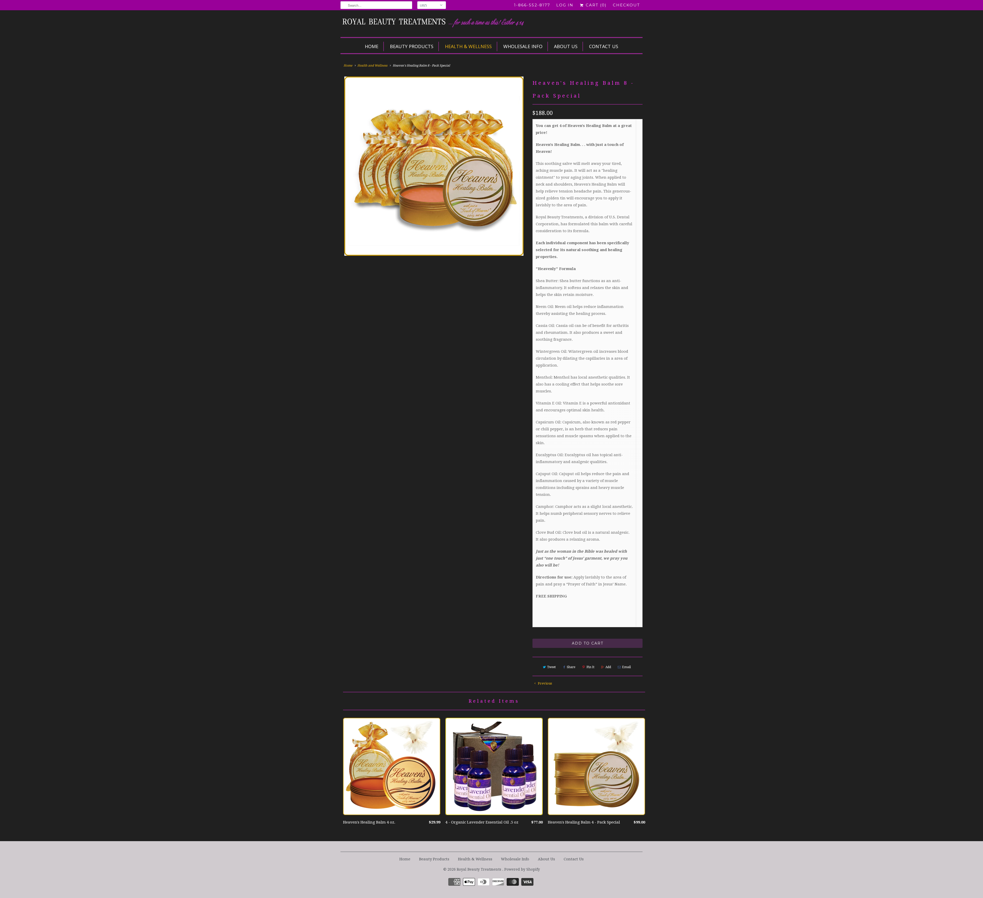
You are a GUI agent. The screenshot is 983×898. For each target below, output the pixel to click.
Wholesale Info (522, 46)
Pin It (590, 667)
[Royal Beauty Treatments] (442, 23)
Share (571, 667)
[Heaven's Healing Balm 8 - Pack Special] (433, 166)
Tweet (551, 667)
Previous (544, 683)
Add (608, 667)
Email (626, 667)
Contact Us (603, 46)
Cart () (595, 5)
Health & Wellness (468, 46)
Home (371, 46)
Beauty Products (411, 46)
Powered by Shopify (522, 869)
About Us (566, 46)
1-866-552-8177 (532, 5)
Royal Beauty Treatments (479, 869)
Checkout (626, 5)
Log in (564, 5)
